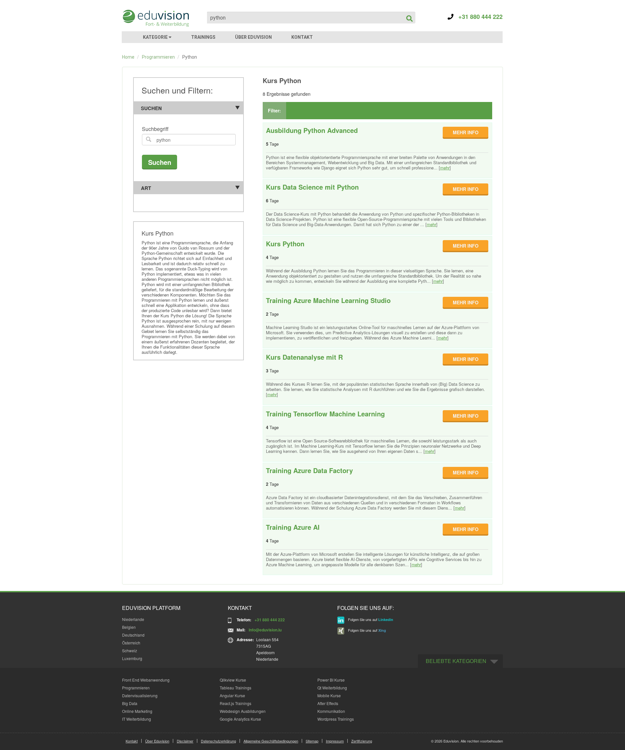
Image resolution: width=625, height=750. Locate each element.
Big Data (129, 703)
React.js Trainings (235, 703)
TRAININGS (203, 37)
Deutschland (133, 635)
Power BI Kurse (331, 680)
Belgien (129, 627)
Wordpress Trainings (335, 719)
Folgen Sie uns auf (370, 619)
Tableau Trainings (235, 687)
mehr (445, 168)
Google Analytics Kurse (240, 719)
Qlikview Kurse (233, 680)
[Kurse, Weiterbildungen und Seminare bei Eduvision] (155, 18)
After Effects (327, 703)
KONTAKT (302, 37)
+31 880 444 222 (478, 16)
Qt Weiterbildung (332, 687)
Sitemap (312, 741)
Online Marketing (137, 711)
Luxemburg (132, 658)
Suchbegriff (155, 129)
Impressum (335, 741)
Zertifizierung (361, 741)
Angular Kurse (232, 695)
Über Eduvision (157, 741)
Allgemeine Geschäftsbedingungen (270, 741)
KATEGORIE (156, 37)
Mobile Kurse (329, 695)
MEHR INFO (466, 132)
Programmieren (158, 57)
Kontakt (132, 741)
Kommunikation (331, 711)
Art (146, 188)
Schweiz (129, 650)
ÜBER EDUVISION (253, 37)
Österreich (131, 642)
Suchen (151, 108)
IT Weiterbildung (136, 719)
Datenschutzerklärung (218, 741)
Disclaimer (185, 741)
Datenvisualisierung (140, 695)
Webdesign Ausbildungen (243, 711)
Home (128, 57)
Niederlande (133, 619)
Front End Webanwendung (146, 680)
